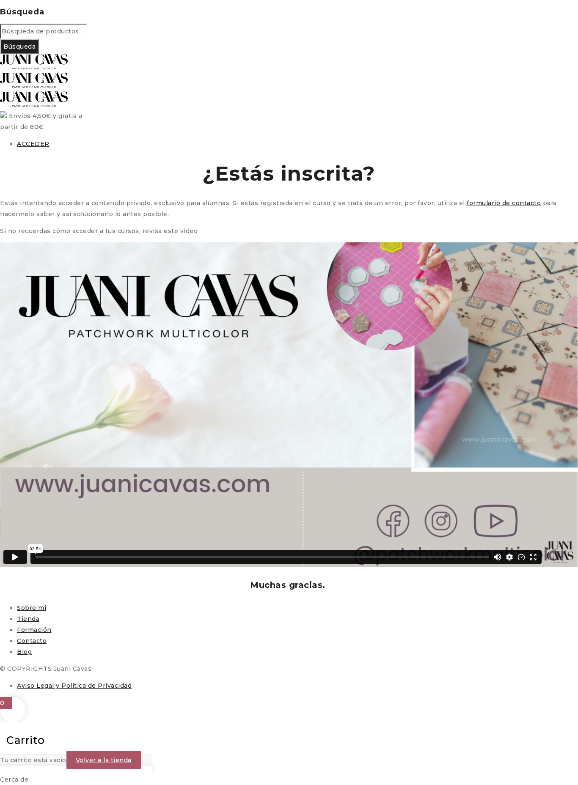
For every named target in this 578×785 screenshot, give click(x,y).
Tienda (28, 619)
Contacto (32, 641)
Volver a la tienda (104, 760)
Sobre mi (31, 608)
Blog (24, 652)
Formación (34, 630)
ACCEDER (33, 144)
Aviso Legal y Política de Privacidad (74, 685)
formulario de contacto (504, 203)
